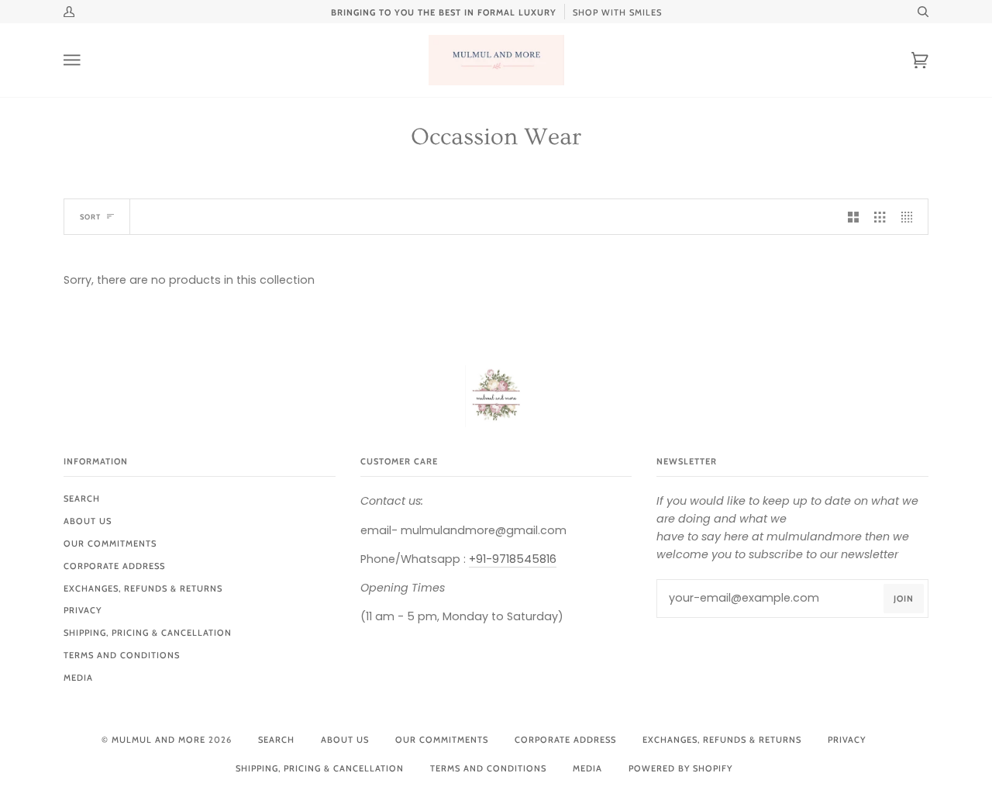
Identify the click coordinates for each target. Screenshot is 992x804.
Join (904, 598)
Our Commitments (110, 543)
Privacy (83, 610)
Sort (90, 216)
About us (88, 521)
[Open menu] (87, 60)
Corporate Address (114, 566)
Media (78, 677)
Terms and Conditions (122, 655)
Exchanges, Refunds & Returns (143, 588)
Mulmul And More (158, 739)
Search (82, 498)
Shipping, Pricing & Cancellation (148, 632)
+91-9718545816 (512, 559)
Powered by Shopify (680, 768)
